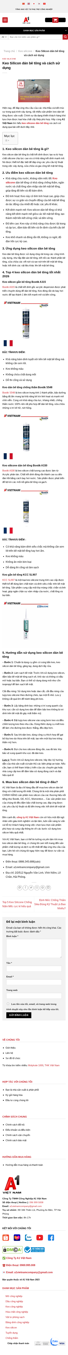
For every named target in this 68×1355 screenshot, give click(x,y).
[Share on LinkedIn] (48, 887)
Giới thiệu (10, 1047)
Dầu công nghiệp (14, 1301)
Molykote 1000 (35, 1065)
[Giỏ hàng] (55, 20)
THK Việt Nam (52, 1065)
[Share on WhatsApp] (19, 887)
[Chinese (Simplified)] (23, 3)
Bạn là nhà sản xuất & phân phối (22, 1089)
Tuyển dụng (12, 1332)
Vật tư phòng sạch (15, 1317)
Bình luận (12, 936)
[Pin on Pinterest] (42, 887)
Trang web (12, 990)
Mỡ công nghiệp (14, 1296)
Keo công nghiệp (14, 1306)
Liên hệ (9, 1053)
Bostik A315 (8, 287)
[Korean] (39, 3)
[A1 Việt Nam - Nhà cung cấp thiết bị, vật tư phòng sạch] (26, 20)
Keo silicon (11, 1327)
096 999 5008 (36, 1202)
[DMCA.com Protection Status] (12, 1249)
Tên (9, 963)
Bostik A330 (8, 470)
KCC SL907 (8, 580)
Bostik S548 (8, 392)
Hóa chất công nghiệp (17, 1311)
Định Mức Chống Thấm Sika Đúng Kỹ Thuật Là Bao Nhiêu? (50, 904)
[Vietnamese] (44, 3)
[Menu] (5, 20)
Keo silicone (25, 51)
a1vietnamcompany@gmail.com (26, 1206)
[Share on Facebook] (25, 887)
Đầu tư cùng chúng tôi (17, 1100)
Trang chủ (9, 51)
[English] (29, 3)
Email (10, 977)
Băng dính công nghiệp (17, 1322)
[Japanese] (34, 3)
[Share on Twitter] (31, 887)
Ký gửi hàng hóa (14, 1095)
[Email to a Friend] (37, 887)
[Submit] (65, 37)
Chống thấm (12, 1338)
